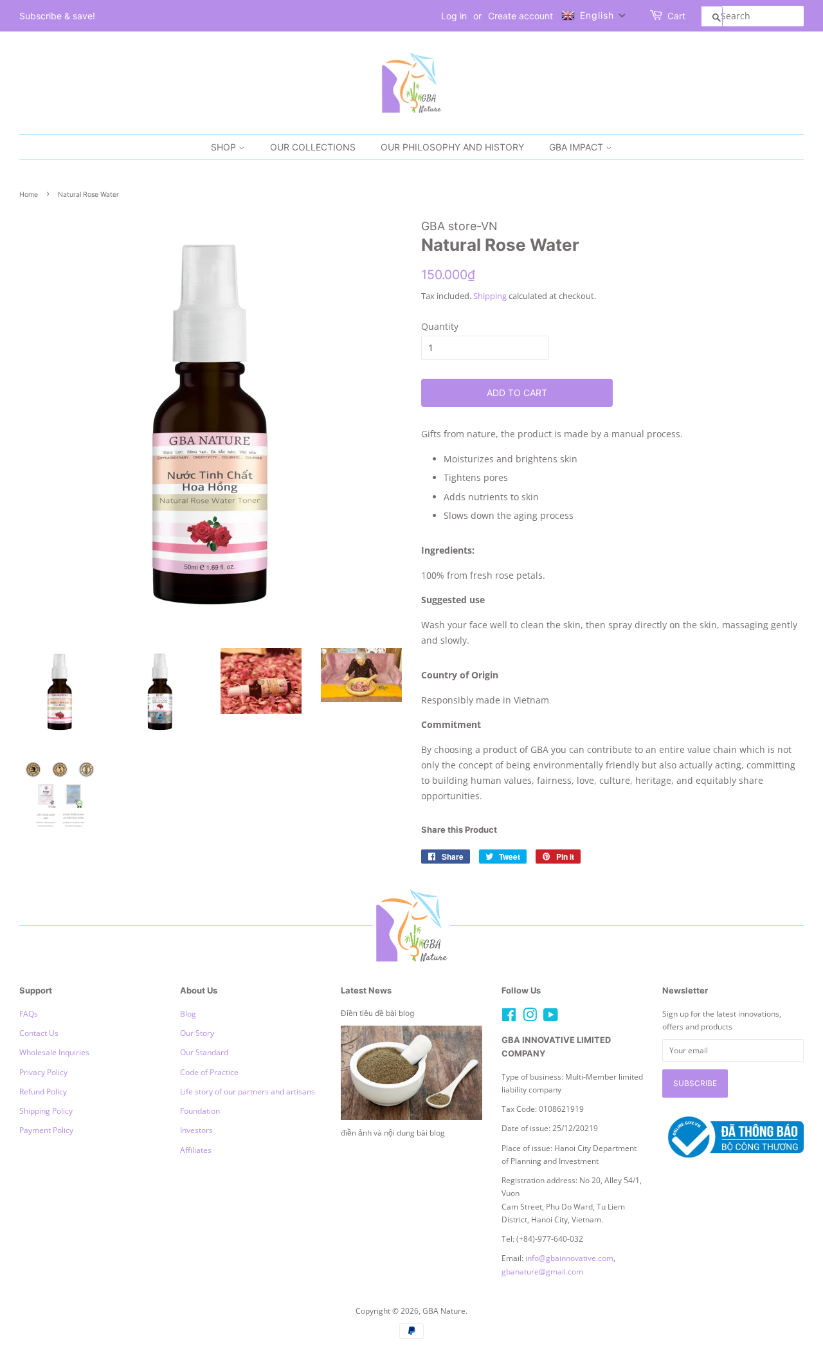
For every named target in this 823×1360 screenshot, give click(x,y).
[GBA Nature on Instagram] (530, 1017)
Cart (676, 15)
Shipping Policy (46, 1110)
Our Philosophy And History (452, 146)
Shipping (490, 296)
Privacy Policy (43, 1072)
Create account (520, 15)
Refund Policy (43, 1091)
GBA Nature (444, 1310)
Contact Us (39, 1033)
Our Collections (313, 146)
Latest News (366, 990)
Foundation (200, 1110)
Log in (454, 15)
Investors (196, 1130)
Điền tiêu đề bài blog (377, 1013)
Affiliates (196, 1150)
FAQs (28, 1013)
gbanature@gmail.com (542, 1271)
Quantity (439, 326)
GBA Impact (577, 146)
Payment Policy (46, 1130)
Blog (188, 1013)
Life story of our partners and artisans (247, 1091)
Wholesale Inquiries (54, 1052)
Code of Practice (209, 1072)
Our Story (197, 1033)
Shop (225, 146)
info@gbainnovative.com (569, 1258)
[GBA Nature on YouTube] (550, 1017)
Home (28, 194)
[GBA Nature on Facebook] (509, 1017)
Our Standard (204, 1052)
